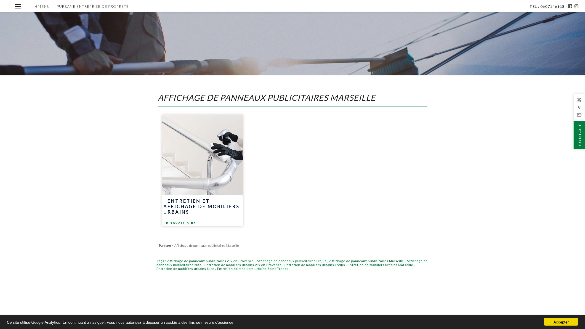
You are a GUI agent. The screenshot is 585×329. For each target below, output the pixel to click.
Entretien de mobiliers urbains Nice (185, 269)
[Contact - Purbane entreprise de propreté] (579, 109)
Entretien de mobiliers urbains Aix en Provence (243, 265)
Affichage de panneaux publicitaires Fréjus (292, 261)
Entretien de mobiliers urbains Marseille (380, 265)
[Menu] (18, 6)
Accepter (561, 322)
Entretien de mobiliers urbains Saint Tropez (252, 269)
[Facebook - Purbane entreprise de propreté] (570, 6)
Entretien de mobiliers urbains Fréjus (315, 265)
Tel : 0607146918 (547, 6)
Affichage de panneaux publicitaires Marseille (366, 261)
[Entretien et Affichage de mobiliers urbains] (202, 155)
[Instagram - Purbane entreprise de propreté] (576, 6)
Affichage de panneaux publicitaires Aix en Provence (210, 261)
